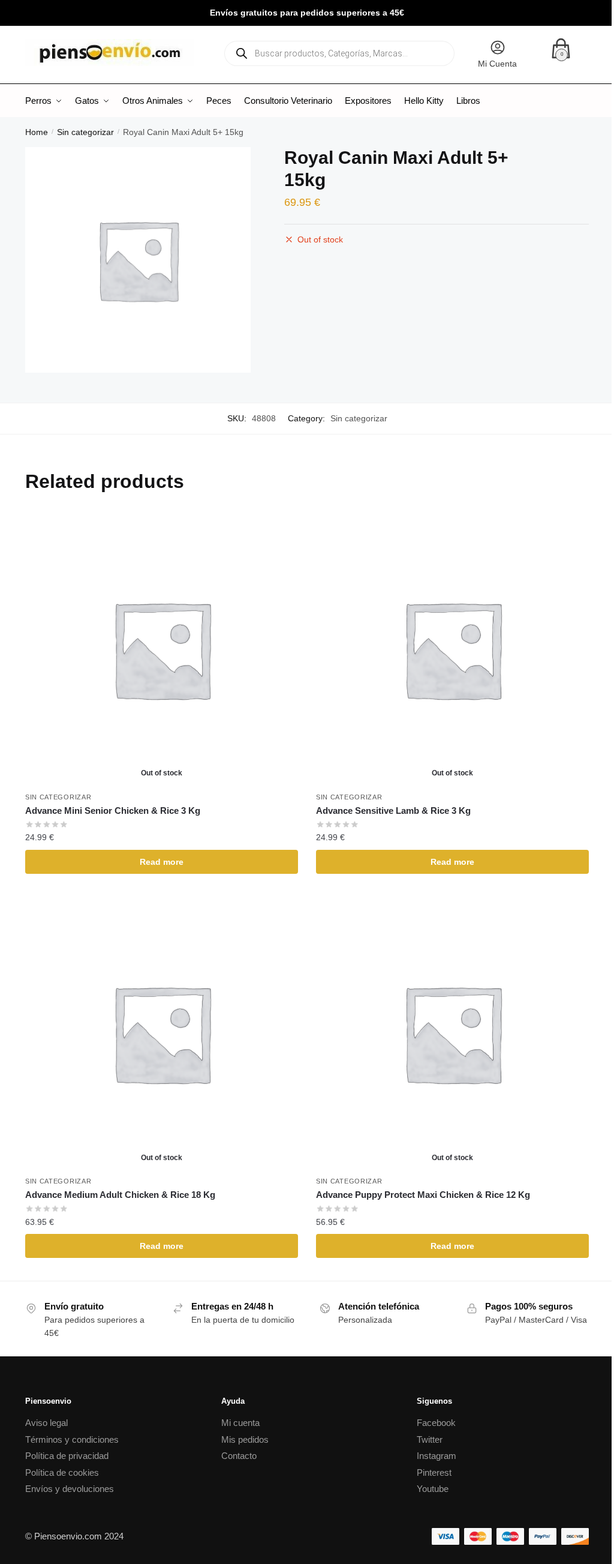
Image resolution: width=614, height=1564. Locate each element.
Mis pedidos (245, 1439)
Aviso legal (46, 1423)
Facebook (436, 1423)
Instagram (436, 1456)
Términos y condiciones (72, 1439)
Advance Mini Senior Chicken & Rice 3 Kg (112, 810)
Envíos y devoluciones (69, 1489)
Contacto (239, 1456)
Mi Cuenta (497, 63)
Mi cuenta (240, 1423)
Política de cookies (62, 1472)
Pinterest (434, 1472)
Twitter (430, 1439)
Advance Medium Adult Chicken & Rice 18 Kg (120, 1195)
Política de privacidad (67, 1456)
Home (36, 132)
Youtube (433, 1489)
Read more (161, 862)
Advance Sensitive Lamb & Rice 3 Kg (393, 810)
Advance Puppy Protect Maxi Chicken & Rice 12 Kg (423, 1195)
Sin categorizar (85, 132)
